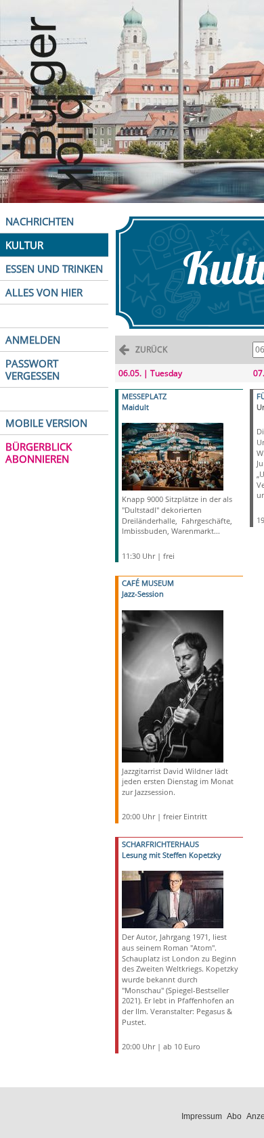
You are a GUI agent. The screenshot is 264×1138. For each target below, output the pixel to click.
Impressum (201, 1116)
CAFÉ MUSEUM (148, 583)
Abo (234, 1116)
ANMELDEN (32, 339)
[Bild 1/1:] (172, 456)
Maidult (135, 407)
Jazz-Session (143, 594)
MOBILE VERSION (46, 423)
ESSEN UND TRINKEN (54, 268)
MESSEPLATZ (144, 396)
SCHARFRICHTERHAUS (160, 844)
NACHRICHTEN (39, 221)
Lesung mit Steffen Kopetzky (171, 855)
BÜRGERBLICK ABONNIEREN (38, 452)
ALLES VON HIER (44, 292)
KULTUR (24, 245)
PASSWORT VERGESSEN (32, 369)
